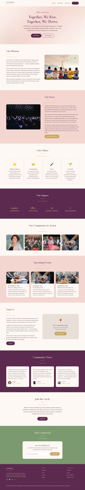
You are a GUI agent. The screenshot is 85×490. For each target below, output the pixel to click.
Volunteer (69, 470)
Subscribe (54, 454)
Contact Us (42, 418)
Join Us (75, 3)
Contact (67, 3)
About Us (44, 470)
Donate (68, 472)
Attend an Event (70, 477)
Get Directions (60, 333)
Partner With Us (70, 475)
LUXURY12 (10, 3)
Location (60, 3)
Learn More (36, 35)
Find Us (10, 343)
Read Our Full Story (52, 136)
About (54, 3)
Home (43, 472)
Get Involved (48, 35)
